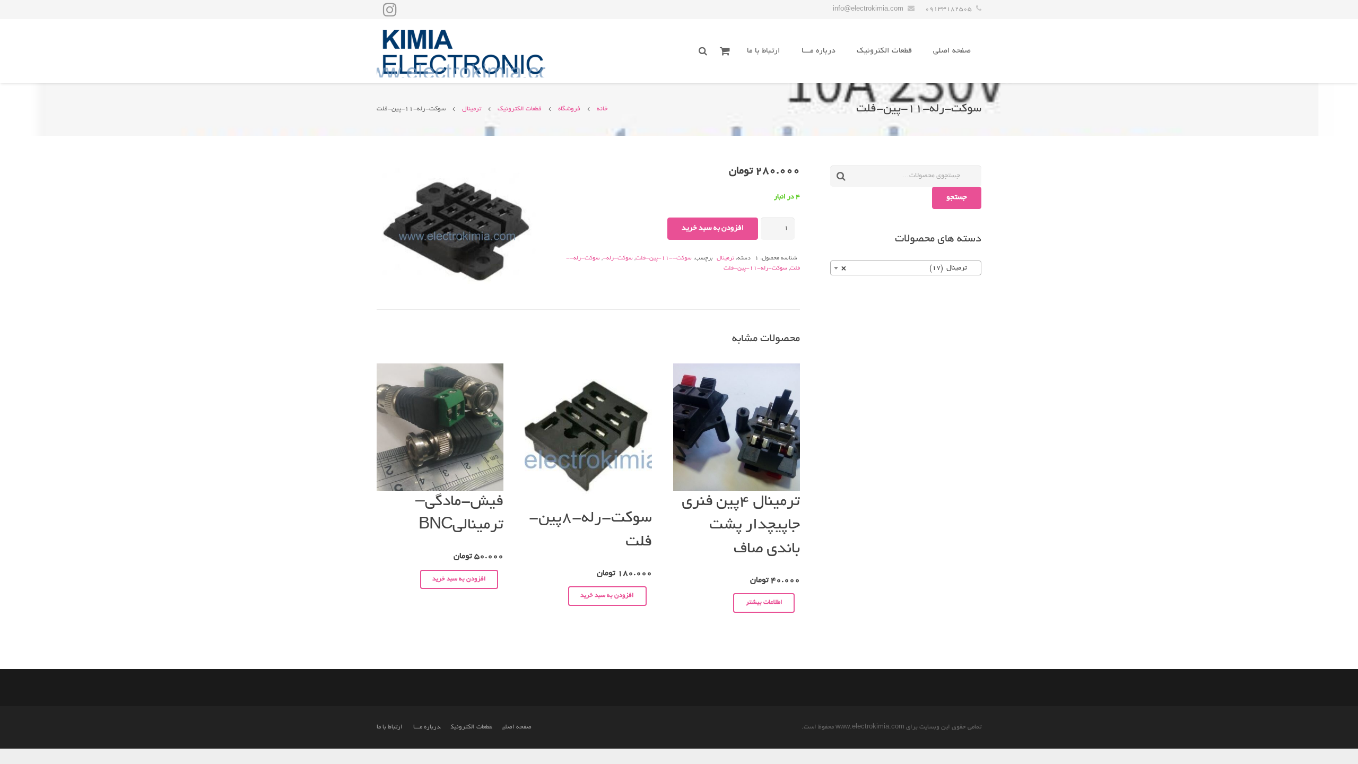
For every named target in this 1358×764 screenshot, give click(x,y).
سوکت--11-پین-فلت (664, 258)
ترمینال (471, 109)
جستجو (956, 198)
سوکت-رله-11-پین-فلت (755, 268)
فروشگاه (569, 109)
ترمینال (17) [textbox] (909, 268)
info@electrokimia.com (868, 9)
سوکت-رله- (618, 258)
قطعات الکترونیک (520, 109)
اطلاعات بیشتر (764, 602)
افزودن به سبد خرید (713, 228)
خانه (602, 109)
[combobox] (905, 268)
